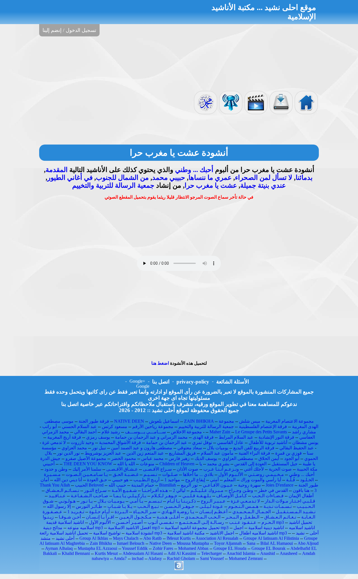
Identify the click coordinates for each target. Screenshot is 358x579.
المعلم (229, 479)
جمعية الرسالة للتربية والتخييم (113, 185)
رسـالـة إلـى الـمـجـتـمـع (201, 522)
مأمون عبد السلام (217, 453)
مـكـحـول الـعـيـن (135, 517)
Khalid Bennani (76, 553)
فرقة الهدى (203, 437)
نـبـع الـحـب (148, 506)
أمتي (214, 479)
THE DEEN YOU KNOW (87, 463)
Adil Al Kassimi (182, 553)
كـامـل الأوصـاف (231, 495)
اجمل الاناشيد (222, 533)
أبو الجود (291, 458)
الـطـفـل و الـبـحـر (242, 517)
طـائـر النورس (89, 506)
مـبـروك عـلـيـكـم (206, 490)
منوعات (147, 463)
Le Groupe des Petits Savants (261, 431)
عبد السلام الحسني (79, 426)
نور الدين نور (68, 453)
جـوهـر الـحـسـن (179, 506)
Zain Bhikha (101, 543)
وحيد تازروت (82, 442)
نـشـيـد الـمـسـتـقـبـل (295, 511)
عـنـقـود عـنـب (242, 522)
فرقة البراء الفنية (254, 453)
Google (142, 386)
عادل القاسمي (230, 442)
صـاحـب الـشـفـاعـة (89, 495)
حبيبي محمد (168, 177)
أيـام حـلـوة (99, 511)
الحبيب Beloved (89, 485)
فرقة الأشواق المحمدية (120, 442)
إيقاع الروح (195, 479)
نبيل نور (99, 447)
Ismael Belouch (130, 543)
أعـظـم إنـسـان (213, 511)
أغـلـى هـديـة (168, 517)
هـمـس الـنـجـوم (243, 506)
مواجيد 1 (172, 479)
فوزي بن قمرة (288, 453)
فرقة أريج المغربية (64, 437)
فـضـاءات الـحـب (268, 495)
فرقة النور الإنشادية (276, 437)
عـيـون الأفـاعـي (218, 485)
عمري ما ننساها (210, 177)
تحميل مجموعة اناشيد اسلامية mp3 (197, 527)
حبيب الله (117, 485)
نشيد (300, 533)
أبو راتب (49, 426)
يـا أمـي (136, 501)
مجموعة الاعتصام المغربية (289, 421)
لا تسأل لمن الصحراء (263, 177)
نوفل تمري (202, 442)
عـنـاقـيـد (57, 495)
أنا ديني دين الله (68, 479)
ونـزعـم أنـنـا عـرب (221, 469)
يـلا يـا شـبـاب (119, 506)
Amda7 (120, 558)
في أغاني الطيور (70, 177)
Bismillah (167, 485)
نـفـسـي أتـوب (161, 522)
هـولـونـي (67, 501)
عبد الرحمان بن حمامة (166, 442)
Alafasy (155, 558)
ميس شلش (249, 421)
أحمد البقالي (85, 431)
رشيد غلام (111, 431)
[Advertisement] (179, 63)
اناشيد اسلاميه (302, 527)
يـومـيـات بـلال (111, 501)
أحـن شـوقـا (70, 517)
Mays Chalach (125, 538)
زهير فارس (179, 458)
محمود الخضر (123, 458)
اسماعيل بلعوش (164, 421)
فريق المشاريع (182, 453)
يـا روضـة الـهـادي (177, 511)
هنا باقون (301, 490)
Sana (251, 543)
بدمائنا (304, 177)
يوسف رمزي (98, 437)
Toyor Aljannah (228, 543)
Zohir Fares (163, 548)
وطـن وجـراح (241, 490)
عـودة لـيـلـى (211, 506)
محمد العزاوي (74, 447)
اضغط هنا (160, 363)
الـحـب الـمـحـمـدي (202, 517)
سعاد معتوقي (189, 447)
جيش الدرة (50, 458)
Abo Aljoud (308, 543)
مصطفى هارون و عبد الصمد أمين (141, 447)
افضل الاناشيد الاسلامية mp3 (134, 527)
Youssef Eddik (135, 548)
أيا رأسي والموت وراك (261, 479)
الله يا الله (126, 463)
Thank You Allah (55, 485)
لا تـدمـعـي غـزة (245, 501)
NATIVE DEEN (129, 421)
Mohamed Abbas (193, 548)
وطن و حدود (55, 469)
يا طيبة (309, 463)
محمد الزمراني (55, 431)
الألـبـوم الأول (230, 474)
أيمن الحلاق (268, 458)
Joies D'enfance (279, 485)
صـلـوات (170, 474)
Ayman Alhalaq (59, 548)
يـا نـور (87, 501)
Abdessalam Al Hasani (143, 553)
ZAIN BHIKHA (199, 421)
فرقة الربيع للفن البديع (253, 447)
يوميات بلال (217, 447)
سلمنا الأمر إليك (86, 469)
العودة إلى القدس (250, 463)
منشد (46, 538)
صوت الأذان (187, 469)
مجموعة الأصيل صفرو (85, 458)
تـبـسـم (155, 501)
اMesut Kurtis (179, 538)
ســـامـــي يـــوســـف (145, 431)
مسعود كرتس (114, 426)
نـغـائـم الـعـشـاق (280, 517)
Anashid (267, 553)
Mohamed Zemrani (246, 558)
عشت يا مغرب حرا (211, 185)
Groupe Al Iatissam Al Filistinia (271, 538)
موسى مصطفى (59, 421)
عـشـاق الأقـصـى (122, 469)
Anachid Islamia (241, 553)
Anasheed (288, 553)
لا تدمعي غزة (54, 442)
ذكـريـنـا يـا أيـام (181, 501)
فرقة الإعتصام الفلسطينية (263, 426)
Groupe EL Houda (229, 548)
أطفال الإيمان (301, 495)
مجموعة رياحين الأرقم (152, 426)
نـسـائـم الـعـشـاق (62, 490)
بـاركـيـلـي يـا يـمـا (129, 495)
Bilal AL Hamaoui (276, 543)
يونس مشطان (305, 442)
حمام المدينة (142, 485)
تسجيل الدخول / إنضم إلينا (69, 30)
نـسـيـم (150, 474)
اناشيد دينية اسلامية (266, 527)
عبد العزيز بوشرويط (103, 453)
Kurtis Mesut (106, 553)
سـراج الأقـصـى (157, 469)
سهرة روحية (249, 485)
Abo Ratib (152, 538)
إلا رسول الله (59, 506)
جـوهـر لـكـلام (164, 495)
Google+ (137, 381)
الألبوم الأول (100, 522)
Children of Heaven (176, 463)
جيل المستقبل (285, 463)
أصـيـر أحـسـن (129, 522)
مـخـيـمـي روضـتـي (266, 474)
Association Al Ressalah (217, 538)
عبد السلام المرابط (236, 437)
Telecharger (211, 553)
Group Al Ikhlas (93, 538)
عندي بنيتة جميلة (263, 185)
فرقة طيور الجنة (94, 421)
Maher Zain (219, 431)
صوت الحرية (280, 469)
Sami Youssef (212, 558)
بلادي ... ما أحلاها (198, 474)
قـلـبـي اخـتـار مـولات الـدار (290, 501)
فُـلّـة (290, 479)
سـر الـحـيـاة (144, 511)
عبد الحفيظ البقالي (296, 447)
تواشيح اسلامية (107, 533)
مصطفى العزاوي (237, 458)
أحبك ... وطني (194, 169)
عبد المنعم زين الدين (145, 453)
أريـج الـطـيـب (146, 479)
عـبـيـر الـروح (213, 501)
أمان (45, 479)
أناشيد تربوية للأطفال (268, 442)
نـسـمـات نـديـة (277, 506)
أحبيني (49, 463)
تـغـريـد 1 (75, 511)
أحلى (314, 533)
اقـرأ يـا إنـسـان (100, 517)
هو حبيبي (120, 479)
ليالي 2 (179, 490)
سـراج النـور (95, 490)
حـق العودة (97, 479)
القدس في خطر (273, 490)
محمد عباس (152, 458)
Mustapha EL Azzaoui (97, 548)
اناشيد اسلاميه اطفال (258, 533)
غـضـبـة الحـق (125, 474)
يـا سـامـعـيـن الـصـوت (87, 474)
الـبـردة (121, 511)
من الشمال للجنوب (122, 177)
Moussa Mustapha (193, 543)
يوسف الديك (206, 458)
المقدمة (57, 169)
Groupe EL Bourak (268, 548)
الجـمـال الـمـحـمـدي (251, 511)
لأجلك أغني (254, 469)
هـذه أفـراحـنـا (155, 490)
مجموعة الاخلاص (186, 431)
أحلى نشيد (65, 538)
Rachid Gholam (181, 558)
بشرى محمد (218, 463)
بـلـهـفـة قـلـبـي (196, 495)
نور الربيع (189, 485)
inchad (137, 558)
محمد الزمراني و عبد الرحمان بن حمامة (151, 437)
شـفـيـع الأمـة (124, 490)
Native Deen (160, 543)
